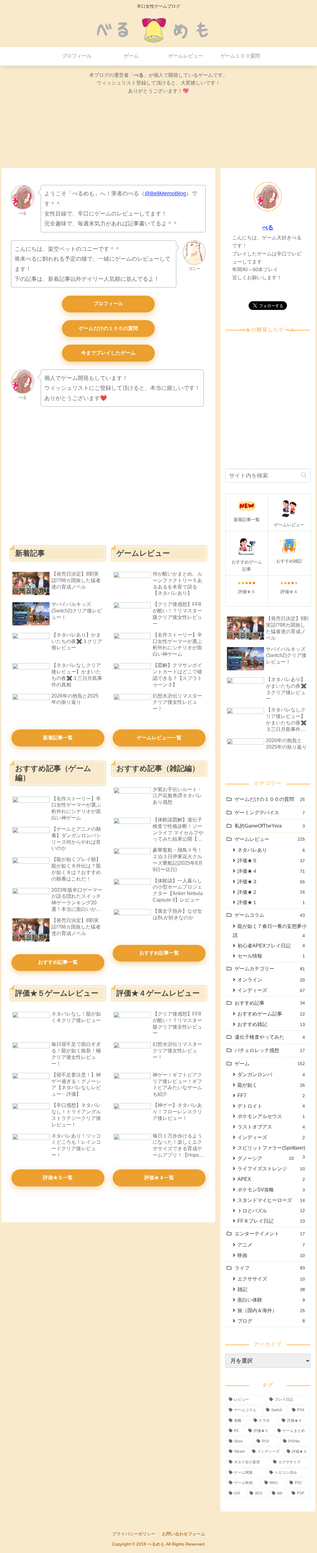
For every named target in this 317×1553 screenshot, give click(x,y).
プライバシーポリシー (133, 1533)
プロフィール (108, 303)
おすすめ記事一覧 (58, 962)
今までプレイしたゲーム (108, 352)
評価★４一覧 (159, 1177)
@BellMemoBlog (165, 193)
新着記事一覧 (58, 737)
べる (267, 227)
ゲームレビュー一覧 (159, 737)
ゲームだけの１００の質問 (108, 328)
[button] (304, 475)
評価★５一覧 (58, 1177)
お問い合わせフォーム (183, 1533)
